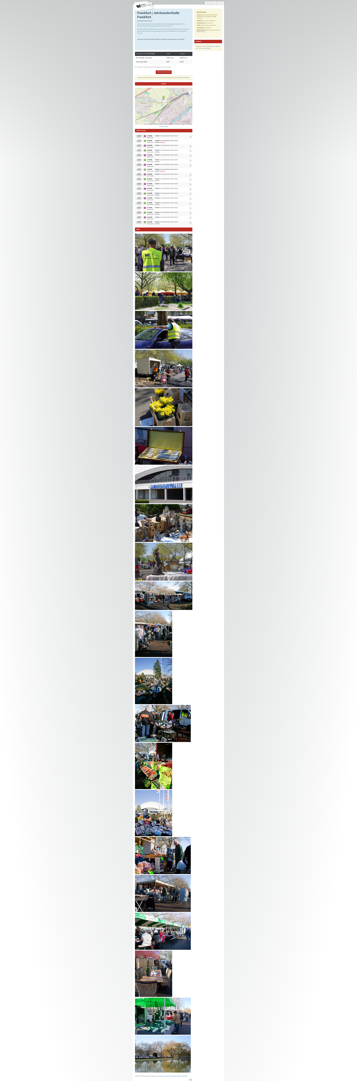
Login (214, 3)
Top (190, 1080)
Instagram (216, 46)
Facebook (210, 46)
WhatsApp (207, 48)
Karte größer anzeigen (163, 126)
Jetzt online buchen (164, 72)
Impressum (161, 1076)
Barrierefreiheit (183, 1076)
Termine (208, 3)
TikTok (200, 48)
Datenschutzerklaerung (171, 1076)
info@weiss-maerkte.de (183, 78)
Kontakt (220, 3)
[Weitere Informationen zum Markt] (190, 136)
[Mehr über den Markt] (139, 136)
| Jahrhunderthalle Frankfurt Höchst (166, 136)
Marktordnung (201, 32)
